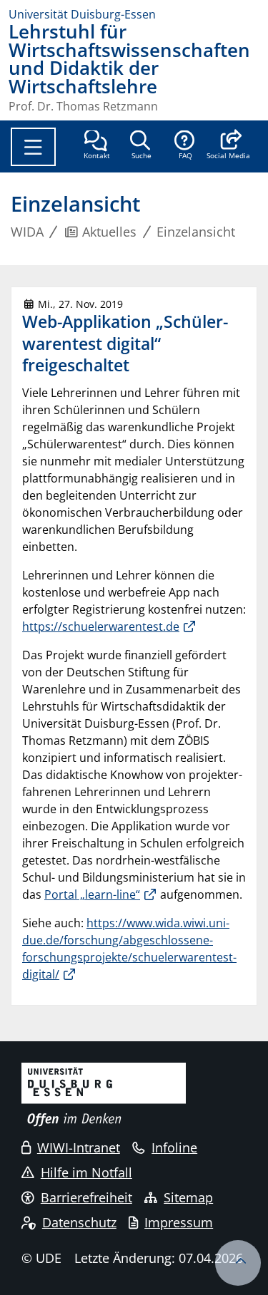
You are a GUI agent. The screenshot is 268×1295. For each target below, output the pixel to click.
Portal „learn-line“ (92, 894)
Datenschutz (79, 1222)
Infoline (174, 1147)
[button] (228, 146)
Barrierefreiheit (86, 1197)
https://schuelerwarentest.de (100, 626)
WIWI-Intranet (78, 1147)
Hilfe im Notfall (86, 1172)
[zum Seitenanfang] (238, 1263)
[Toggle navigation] (33, 147)
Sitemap (188, 1197)
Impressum (178, 1222)
